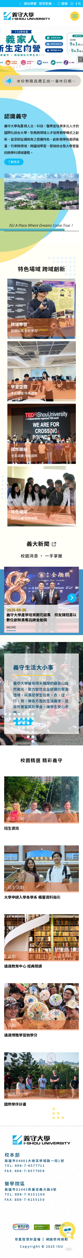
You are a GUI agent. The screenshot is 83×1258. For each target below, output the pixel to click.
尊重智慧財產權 (28, 1239)
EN (78, 3)
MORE (11, 627)
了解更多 (14, 162)
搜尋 (64, 3)
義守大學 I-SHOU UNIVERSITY (27, 16)
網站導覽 (30, 3)
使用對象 (45, 3)
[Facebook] (30, 1212)
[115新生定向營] (41, 49)
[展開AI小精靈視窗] (68, 1231)
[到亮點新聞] (53, 544)
